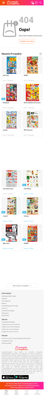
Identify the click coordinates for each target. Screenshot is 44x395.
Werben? (4, 298)
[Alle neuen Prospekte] (40, 54)
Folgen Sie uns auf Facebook (11, 324)
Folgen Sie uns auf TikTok (10, 331)
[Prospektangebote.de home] (13, 3)
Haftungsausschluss (11, 385)
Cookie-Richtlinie (29, 387)
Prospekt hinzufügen (8, 310)
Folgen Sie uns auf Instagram (11, 327)
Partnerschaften (6, 343)
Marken (4, 303)
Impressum (5, 313)
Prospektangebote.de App (10, 306)
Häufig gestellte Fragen (9, 296)
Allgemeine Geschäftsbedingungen (28, 385)
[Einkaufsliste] (36, 2)
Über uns (4, 308)
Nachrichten (5, 315)
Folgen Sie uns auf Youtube (10, 329)
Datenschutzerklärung (16, 387)
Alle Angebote (6, 301)
